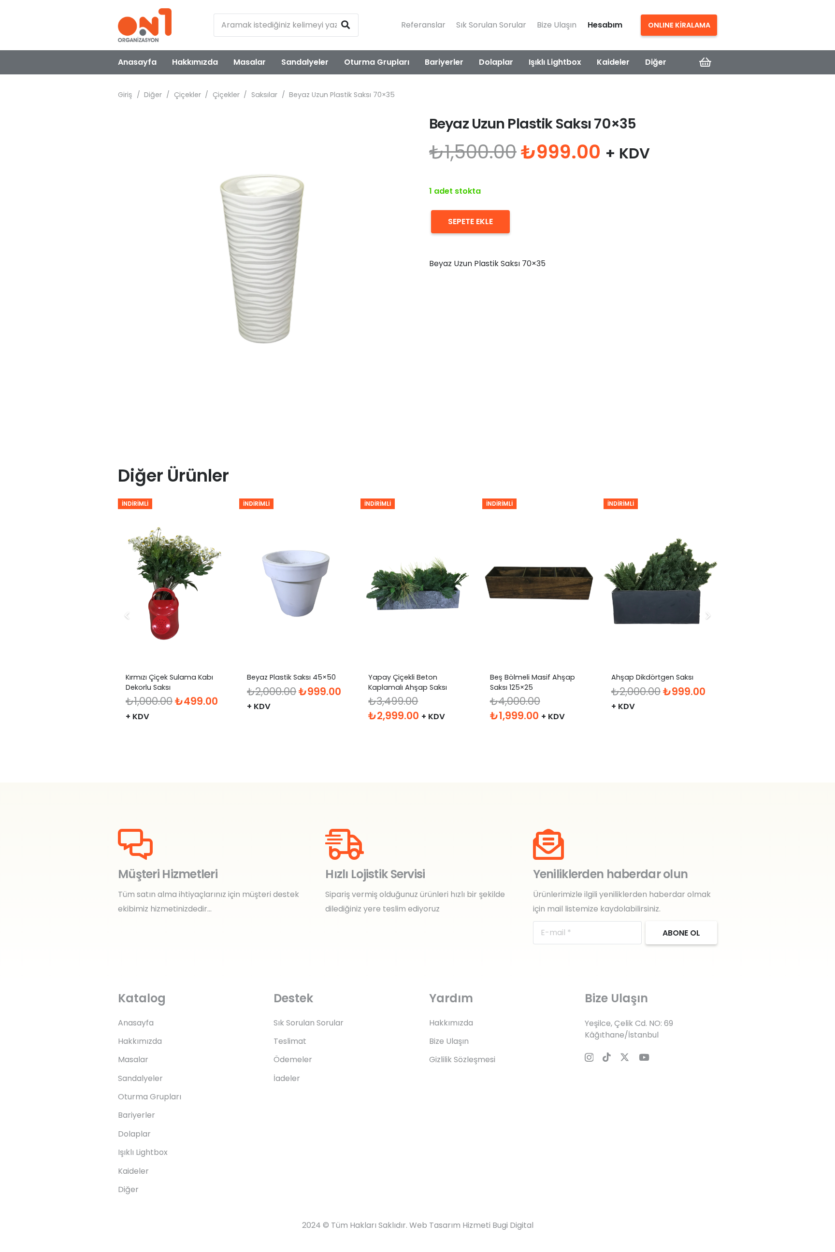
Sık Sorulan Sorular (491, 24)
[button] (390, 130)
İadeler (287, 1078)
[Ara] (345, 25)
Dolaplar (134, 1133)
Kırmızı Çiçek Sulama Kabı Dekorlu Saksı (169, 682)
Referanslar (423, 24)
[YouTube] (644, 1057)
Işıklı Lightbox (143, 1152)
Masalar (133, 1059)
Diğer (153, 95)
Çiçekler (187, 95)
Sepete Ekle (470, 221)
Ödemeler (293, 1059)
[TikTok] (607, 1057)
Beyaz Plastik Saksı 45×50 (291, 677)
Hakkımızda (140, 1041)
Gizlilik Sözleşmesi (462, 1059)
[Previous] (127, 615)
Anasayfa (136, 1022)
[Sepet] (705, 62)
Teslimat (290, 1041)
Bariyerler (136, 1115)
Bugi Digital (512, 1225)
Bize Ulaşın (556, 24)
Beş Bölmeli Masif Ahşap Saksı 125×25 (532, 682)
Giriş (125, 95)
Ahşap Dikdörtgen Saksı (652, 677)
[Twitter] (624, 1057)
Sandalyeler (140, 1078)
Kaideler (133, 1171)
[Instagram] (589, 1058)
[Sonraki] (707, 615)
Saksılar (264, 95)
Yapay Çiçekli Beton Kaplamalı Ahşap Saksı (407, 682)
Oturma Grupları (149, 1096)
